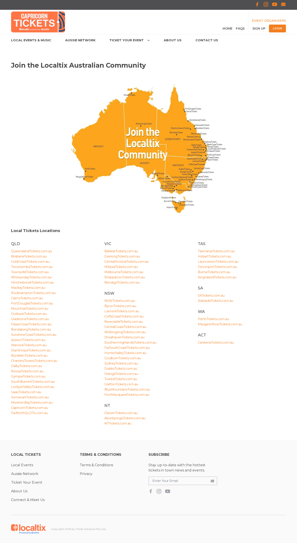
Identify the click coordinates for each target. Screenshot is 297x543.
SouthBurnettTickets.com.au (33, 382)
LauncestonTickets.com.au (218, 262)
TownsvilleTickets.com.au (30, 272)
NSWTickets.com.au (119, 301)
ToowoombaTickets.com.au (32, 267)
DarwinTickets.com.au (121, 413)
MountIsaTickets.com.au (29, 309)
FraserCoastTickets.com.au (31, 324)
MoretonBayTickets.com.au (32, 402)
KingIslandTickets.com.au (217, 277)
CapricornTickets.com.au (29, 408)
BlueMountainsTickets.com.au (127, 389)
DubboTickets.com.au (120, 369)
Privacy (86, 474)
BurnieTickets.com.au (214, 272)
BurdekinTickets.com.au (29, 356)
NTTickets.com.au (117, 423)
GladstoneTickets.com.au (30, 319)
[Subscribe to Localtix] (283, 5)
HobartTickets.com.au (214, 256)
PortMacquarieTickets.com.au (126, 395)
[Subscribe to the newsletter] (212, 481)
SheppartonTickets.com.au (124, 277)
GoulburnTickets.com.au (122, 358)
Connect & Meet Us (28, 500)
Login (277, 28)
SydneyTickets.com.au (121, 363)
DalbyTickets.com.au (26, 366)
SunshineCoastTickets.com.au (33, 335)
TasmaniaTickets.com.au (216, 251)
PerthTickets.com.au (213, 319)
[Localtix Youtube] (274, 5)
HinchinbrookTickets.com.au (32, 282)
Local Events (22, 465)
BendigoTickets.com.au (122, 282)
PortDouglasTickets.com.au (32, 303)
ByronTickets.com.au (120, 306)
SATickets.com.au (211, 295)
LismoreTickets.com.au (121, 311)
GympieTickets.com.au (28, 376)
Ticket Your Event (26, 482)
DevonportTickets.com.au (217, 267)
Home (227, 28)
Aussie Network (24, 474)
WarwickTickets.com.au (29, 345)
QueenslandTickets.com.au (31, 251)
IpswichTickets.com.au (28, 340)
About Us (19, 491)
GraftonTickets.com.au (121, 384)
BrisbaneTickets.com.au (29, 256)
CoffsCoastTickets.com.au (123, 316)
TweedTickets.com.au (120, 379)
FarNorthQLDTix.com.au (29, 413)
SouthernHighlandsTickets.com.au (130, 342)
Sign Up (258, 28)
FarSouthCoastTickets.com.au (127, 348)
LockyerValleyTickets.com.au (32, 387)
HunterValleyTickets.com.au (125, 353)
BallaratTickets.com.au (121, 251)
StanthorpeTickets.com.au (31, 350)
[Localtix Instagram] (266, 5)
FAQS (240, 28)
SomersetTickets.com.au (30, 397)
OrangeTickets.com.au (121, 374)
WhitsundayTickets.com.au (31, 277)
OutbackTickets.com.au (29, 314)
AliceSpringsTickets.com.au (124, 418)
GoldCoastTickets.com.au (30, 262)
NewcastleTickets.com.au (123, 322)
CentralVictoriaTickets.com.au (126, 262)
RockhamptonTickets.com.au (33, 293)
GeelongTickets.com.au (122, 256)
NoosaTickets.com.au (27, 371)
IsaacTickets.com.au (26, 392)
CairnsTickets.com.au (27, 298)
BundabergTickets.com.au (31, 329)
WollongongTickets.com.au (125, 332)
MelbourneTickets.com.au (123, 272)
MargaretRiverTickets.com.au (220, 324)
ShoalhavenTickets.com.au (124, 337)
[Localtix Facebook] (257, 5)
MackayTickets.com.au (28, 288)
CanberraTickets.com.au (216, 342)
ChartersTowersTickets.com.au (34, 361)
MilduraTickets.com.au (121, 267)
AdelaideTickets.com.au (215, 301)
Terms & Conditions (96, 465)
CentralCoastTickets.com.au (125, 327)
